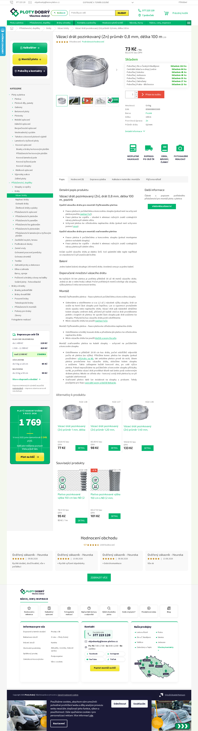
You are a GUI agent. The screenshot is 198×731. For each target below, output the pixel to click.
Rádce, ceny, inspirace (34, 599)
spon (75, 226)
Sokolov (161, 637)
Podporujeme (56, 656)
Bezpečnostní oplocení (25, 128)
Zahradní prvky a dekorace (27, 265)
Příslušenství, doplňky (22, 182)
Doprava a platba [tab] (98, 179)
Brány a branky (18, 286)
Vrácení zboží (28, 642)
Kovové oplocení (23, 145)
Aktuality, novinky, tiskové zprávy (62, 649)
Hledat (122, 13)
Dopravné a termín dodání (96, 2)
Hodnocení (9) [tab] (77, 179)
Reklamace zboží (30, 637)
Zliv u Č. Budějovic (144, 637)
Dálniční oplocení (22, 124)
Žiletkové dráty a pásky (26, 208)
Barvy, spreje (21, 273)
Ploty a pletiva (18, 94)
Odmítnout (120, 703)
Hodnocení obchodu (99, 537)
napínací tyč (85, 214)
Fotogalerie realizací (21, 319)
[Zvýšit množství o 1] (136, 93)
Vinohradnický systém (25, 132)
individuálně (18, 388)
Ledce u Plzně (142, 632)
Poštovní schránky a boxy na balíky (31, 277)
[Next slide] (116, 70)
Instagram (114, 653)
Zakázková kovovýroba (33, 659)
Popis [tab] (62, 179)
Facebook (93, 653)
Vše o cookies (56, 661)
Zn (147, 120)
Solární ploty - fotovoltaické (28, 282)
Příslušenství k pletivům (26, 216)
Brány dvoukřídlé (23, 294)
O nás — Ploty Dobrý (59, 637)
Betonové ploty (22, 111)
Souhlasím (139, 703)
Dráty (17, 191)
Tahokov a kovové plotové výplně (30, 136)
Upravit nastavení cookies (68, 695)
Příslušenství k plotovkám (27, 228)
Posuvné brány (22, 298)
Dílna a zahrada (22, 269)
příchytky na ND (85, 358)
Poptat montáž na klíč (105, 668)
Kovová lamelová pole (26, 157)
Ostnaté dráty (22, 203)
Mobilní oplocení (22, 119)
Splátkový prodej (30, 653)
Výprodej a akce (22, 174)
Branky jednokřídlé (23, 290)
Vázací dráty (21, 195)
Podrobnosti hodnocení (93, 41)
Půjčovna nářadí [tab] (153, 179)
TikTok (113, 659)
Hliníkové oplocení (24, 170)
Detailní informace (133, 131)
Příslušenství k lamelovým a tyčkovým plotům (33, 234)
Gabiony (18, 107)
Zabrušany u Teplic (144, 647)
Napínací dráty (22, 199)
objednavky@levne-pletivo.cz (103, 641)
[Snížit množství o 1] (136, 96)
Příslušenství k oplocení (26, 212)
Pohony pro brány (23, 311)
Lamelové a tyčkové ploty (27, 140)
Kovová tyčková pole (26, 161)
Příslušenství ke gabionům (27, 224)
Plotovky (19, 115)
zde (91, 715)
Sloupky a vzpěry (23, 187)
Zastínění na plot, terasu (26, 240)
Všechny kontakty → (165, 649)
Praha (160, 632)
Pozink (149, 113)
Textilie (18, 261)
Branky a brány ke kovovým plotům (32, 149)
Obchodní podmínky (32, 648)
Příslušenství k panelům (26, 220)
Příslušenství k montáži (25, 307)
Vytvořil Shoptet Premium (175, 695)
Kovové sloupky (23, 166)
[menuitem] (16, 22)
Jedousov (161, 642)
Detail (81, 520)
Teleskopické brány (24, 302)
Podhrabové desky (24, 244)
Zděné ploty (20, 178)
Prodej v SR (55, 631)
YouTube (93, 659)
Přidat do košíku (153, 94)
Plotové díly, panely (24, 103)
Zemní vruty (20, 248)
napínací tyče (101, 320)
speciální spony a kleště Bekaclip (100, 382)
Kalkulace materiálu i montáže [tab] (126, 179)
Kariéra (54, 642)
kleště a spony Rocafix (105, 338)
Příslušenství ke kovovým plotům (31, 153)
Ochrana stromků (23, 256)
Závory (18, 315)
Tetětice (140, 642)
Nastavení (59, 723)
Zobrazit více (99, 577)
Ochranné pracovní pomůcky (28, 252)
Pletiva (18, 99)
